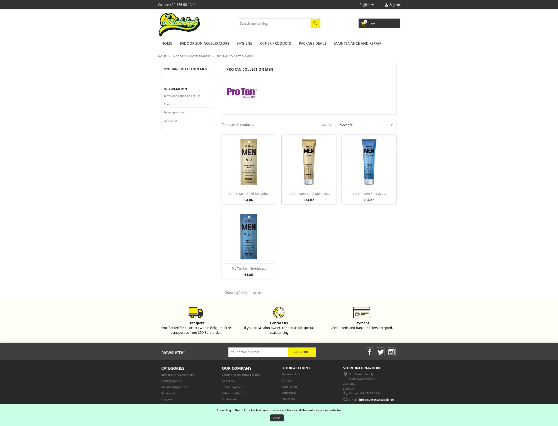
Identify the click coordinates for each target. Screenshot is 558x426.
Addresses (289, 393)
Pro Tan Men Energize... (369, 194)
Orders (287, 380)
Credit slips (289, 386)
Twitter (380, 352)
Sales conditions (233, 393)
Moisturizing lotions (174, 387)
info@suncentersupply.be (376, 400)
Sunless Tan (169, 393)
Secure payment (174, 112)
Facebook (369, 352)
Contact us (229, 399)
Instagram (391, 352)
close (277, 418)
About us (169, 104)
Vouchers (288, 399)
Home (167, 43)
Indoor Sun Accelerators (204, 43)
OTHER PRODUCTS (275, 43)
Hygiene (244, 43)
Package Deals (312, 43)
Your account (296, 368)
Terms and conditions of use (182, 96)
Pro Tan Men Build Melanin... (249, 194)
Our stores (170, 121)
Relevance (366, 125)
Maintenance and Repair (357, 43)
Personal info (291, 374)
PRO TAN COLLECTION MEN (185, 69)
